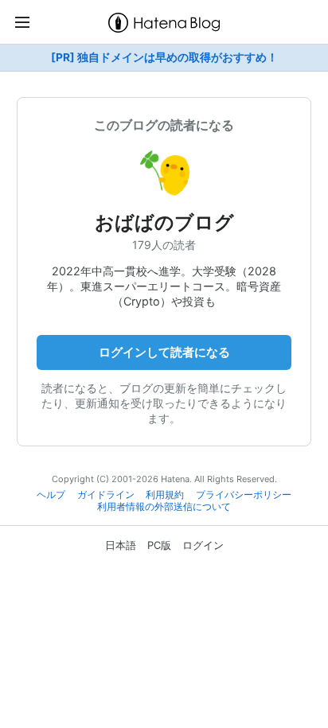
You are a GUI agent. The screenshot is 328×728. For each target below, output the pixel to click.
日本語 (120, 545)
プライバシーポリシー (243, 494)
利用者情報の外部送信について (164, 506)
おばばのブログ (164, 222)
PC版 (159, 545)
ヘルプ (51, 494)
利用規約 (165, 494)
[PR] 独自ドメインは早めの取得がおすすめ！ (164, 57)
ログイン (203, 545)
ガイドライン (106, 494)
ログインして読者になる (164, 352)
